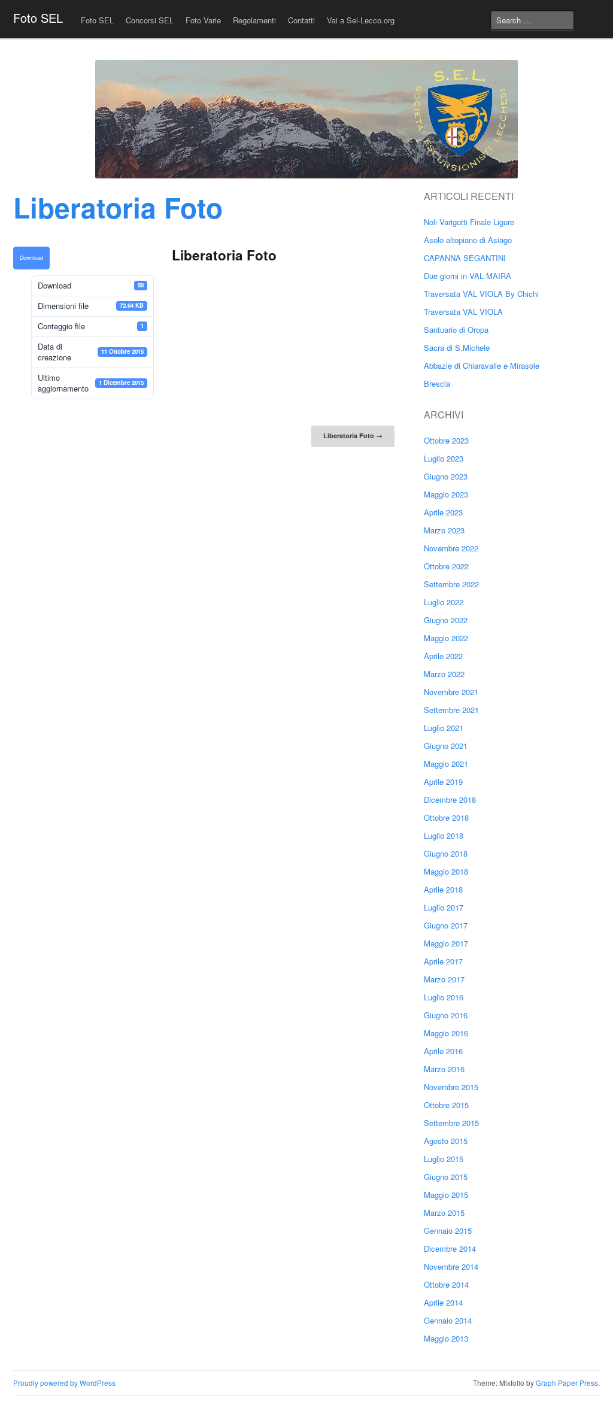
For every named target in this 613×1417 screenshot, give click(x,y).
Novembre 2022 (451, 548)
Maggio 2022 (446, 638)
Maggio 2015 (446, 1194)
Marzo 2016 (444, 1069)
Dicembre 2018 (450, 799)
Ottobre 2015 (446, 1104)
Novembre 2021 (451, 691)
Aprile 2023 (443, 512)
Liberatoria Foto (353, 435)
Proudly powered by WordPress (64, 1383)
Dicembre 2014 (450, 1248)
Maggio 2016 (446, 1033)
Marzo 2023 (444, 530)
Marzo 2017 (444, 979)
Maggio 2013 (446, 1338)
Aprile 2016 (443, 1051)
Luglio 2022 (443, 602)
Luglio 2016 (443, 997)
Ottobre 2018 (446, 817)
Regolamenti (254, 20)
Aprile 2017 (443, 961)
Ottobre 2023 (446, 440)
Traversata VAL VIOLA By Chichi (481, 293)
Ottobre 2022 (446, 566)
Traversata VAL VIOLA (463, 311)
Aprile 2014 (443, 1302)
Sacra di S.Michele (457, 347)
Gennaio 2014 (448, 1320)
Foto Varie (203, 20)
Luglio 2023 (443, 458)
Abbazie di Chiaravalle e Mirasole (481, 365)
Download (31, 257)
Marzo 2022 (444, 673)
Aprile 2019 (443, 781)
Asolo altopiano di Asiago (468, 239)
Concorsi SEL (150, 20)
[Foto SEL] (306, 119)
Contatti (301, 20)
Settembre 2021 (451, 709)
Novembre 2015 (451, 1087)
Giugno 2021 (446, 745)
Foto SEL (38, 17)
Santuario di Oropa (456, 329)
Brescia (437, 383)
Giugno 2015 (446, 1176)
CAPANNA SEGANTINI (465, 257)
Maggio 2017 (446, 943)
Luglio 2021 (443, 727)
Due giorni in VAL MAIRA (467, 275)
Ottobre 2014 (446, 1284)
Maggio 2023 (446, 494)
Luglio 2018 (443, 835)
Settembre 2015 (451, 1122)
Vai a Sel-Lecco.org (360, 20)
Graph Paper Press (567, 1383)
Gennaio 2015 (448, 1230)
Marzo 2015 (444, 1212)
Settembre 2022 (451, 584)
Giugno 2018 (446, 853)
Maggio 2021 (446, 763)
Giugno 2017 (446, 925)
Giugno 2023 (446, 476)
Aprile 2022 (443, 656)
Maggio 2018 (446, 871)
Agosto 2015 (446, 1140)
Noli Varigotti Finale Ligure (469, 221)
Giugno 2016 (446, 1015)
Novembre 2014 (451, 1266)
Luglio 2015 (443, 1158)
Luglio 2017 (443, 907)
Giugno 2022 (446, 620)
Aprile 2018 (443, 889)
